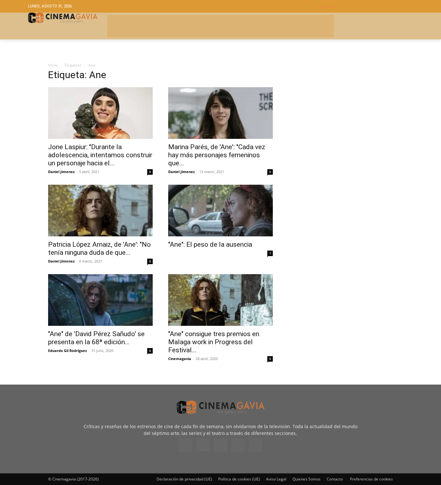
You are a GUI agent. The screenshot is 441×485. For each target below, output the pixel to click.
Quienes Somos (306, 479)
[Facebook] (185, 445)
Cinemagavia (179, 358)
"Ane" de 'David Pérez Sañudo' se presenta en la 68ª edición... (96, 338)
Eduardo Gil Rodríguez (67, 350)
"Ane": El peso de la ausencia (210, 244)
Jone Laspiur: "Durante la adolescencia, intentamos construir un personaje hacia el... (100, 155)
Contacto (335, 479)
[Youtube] (255, 445)
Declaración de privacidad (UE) (184, 479)
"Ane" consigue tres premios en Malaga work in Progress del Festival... (213, 342)
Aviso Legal (276, 479)
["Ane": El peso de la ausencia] (220, 210)
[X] (237, 445)
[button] (365, 6)
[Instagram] (203, 444)
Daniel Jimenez (61, 171)
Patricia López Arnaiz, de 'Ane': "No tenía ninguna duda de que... (99, 248)
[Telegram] (220, 445)
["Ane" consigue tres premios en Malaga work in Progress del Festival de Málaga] (220, 300)
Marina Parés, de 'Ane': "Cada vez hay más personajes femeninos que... (216, 155)
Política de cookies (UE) (239, 479)
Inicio (52, 65)
